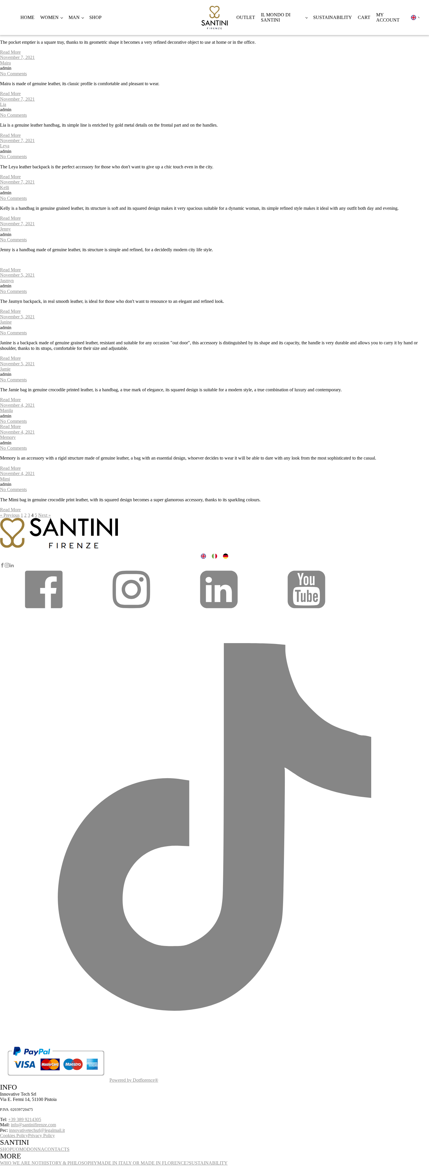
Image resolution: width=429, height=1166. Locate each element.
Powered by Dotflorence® (133, 1080)
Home (27, 17)
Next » (44, 515)
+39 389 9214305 (24, 1119)
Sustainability (332, 17)
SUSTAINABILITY (208, 1162)
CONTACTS (56, 1149)
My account (388, 17)
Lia (3, 104)
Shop (95, 17)
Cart (364, 17)
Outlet (245, 17)
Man (74, 17)
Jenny (5, 228)
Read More (10, 52)
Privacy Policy (41, 1135)
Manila (6, 410)
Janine (6, 322)
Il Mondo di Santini (275, 17)
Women (49, 17)
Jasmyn (7, 280)
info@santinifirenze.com (33, 1124)
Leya (4, 145)
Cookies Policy (14, 1135)
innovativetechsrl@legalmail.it (37, 1130)
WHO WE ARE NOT (20, 1162)
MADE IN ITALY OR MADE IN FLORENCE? (143, 1162)
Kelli (4, 187)
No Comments (13, 73)
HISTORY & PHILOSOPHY (69, 1162)
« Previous (10, 515)
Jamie (5, 368)
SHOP (6, 1149)
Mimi (5, 478)
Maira (5, 62)
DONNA (35, 1149)
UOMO (19, 1149)
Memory (8, 437)
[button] (44, 609)
